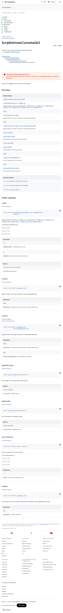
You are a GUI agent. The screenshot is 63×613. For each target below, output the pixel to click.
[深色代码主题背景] (60, 211)
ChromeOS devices (47, 546)
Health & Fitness (26, 546)
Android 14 (4, 569)
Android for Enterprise (7, 543)
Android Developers (6, 12)
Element (21, 103)
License (9, 601)
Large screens (46, 541)
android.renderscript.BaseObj (11, 58)
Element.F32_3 (26, 107)
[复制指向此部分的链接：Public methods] (17, 198)
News (3, 551)
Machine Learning (26, 543)
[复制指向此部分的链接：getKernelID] (11, 401)
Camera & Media (26, 548)
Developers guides (26, 566)
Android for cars (47, 548)
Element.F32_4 (37, 107)
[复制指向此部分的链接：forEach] (9, 279)
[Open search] (42, 2)
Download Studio (26, 571)
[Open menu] (2, 2)
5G (23, 553)
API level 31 (11, 38)
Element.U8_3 (40, 106)
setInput (6, 168)
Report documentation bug (49, 564)
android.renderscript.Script (13, 59)
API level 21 (9, 319)
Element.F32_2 (16, 107)
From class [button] (15, 181)
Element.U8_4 (49, 106)
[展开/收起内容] (8, 17)
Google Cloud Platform (7, 594)
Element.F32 (7, 107)
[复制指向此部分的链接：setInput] (9, 486)
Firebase (4, 591)
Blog (3, 553)
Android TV (45, 551)
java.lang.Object (6, 56)
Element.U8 (22, 106)
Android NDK (25, 573)
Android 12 (4, 574)
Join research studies (48, 569)
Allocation (12, 115)
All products (5, 596)
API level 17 (9, 36)
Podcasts (4, 555)
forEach (5, 115)
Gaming (24, 541)
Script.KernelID (8, 143)
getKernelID (7, 147)
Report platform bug (47, 562)
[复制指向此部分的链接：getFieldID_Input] (14, 365)
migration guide (45, 76)
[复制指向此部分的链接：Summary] (11, 90)
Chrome (4, 589)
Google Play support (47, 567)
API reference (6, 7)
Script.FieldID (8, 132)
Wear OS (45, 543)
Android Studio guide (27, 563)
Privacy (24, 551)
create (5, 103)
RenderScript (12, 103)
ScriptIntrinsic (15, 52)
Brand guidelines (16, 601)
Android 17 (4, 562)
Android (4, 541)
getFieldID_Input (8, 136)
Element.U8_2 (31, 106)
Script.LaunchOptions (25, 126)
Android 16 (4, 564)
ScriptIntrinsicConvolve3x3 (16, 99)
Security (4, 546)
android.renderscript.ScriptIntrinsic (17, 61)
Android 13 (4, 572)
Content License (44, 524)
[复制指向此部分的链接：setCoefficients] (14, 437)
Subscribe (22, 605)
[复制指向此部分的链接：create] (8, 203)
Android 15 (4, 567)
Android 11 (4, 576)
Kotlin (54, 45)
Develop (14, 12)
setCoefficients (8, 157)
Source (3, 548)
